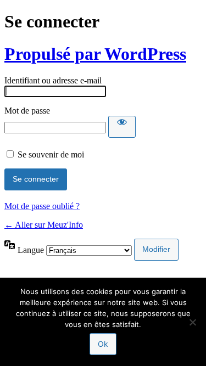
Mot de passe (27, 110)
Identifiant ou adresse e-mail (53, 80)
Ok (103, 343)
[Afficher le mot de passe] (122, 127)
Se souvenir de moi (51, 154)
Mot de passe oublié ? (42, 206)
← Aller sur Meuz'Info (43, 224)
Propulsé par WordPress (95, 54)
